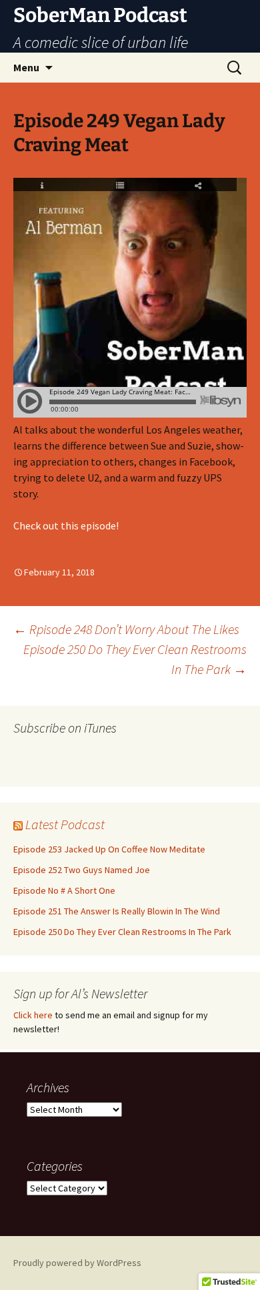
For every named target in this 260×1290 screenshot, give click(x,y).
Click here (33, 1015)
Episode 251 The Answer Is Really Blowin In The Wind (116, 911)
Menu (26, 67)
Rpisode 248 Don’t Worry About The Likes (126, 629)
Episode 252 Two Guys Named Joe (81, 870)
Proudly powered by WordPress (77, 1263)
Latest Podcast (65, 824)
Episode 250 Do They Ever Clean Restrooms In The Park (135, 659)
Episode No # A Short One (64, 890)
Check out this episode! (66, 525)
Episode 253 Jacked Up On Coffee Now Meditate (109, 849)
